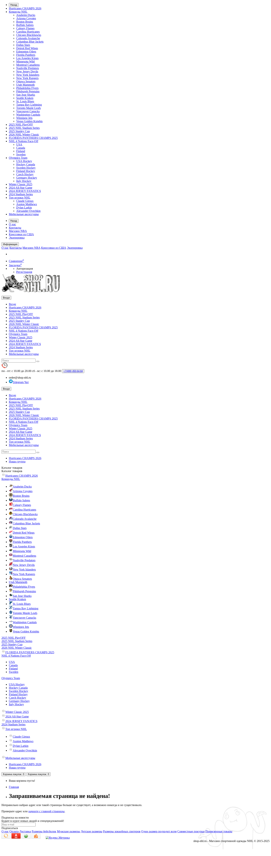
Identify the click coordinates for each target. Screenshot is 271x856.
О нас (12, 224)
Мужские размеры (68, 831)
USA (19, 144)
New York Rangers (27, 78)
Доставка (25, 831)
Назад (13, 5)
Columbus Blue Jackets (30, 41)
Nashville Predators (27, 68)
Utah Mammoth (25, 84)
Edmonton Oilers (26, 51)
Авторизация (24, 268)
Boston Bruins (24, 21)
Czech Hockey (25, 174)
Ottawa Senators (25, 81)
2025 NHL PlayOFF (21, 124)
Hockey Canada (25, 164)
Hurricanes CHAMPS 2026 (25, 8)
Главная (14, 787)
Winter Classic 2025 (20, 184)
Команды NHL (18, 11)
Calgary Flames (25, 28)
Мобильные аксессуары (24, 214)
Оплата (14, 831)
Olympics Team (18, 157)
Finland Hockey (25, 171)
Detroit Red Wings (27, 48)
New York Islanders (27, 74)
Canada (20, 147)
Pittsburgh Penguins (27, 91)
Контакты (15, 227)
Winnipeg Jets (24, 117)
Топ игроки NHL (19, 197)
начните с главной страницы (46, 811)
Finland (20, 151)
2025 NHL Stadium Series (24, 127)
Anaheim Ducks (25, 15)
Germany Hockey (26, 177)
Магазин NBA (18, 231)
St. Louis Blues (25, 101)
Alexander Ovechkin (28, 210)
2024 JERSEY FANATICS (25, 191)
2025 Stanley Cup (19, 131)
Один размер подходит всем (159, 831)
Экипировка (17, 237)
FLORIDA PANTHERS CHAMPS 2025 (33, 137)
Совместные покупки (191, 831)
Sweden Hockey (26, 167)
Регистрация (24, 271)
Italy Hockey (23, 181)
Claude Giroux (25, 200)
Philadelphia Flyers (27, 88)
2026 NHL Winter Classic (24, 134)
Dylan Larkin (24, 207)
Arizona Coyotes (26, 18)
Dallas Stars (23, 44)
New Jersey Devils (27, 71)
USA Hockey (24, 161)
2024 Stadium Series (21, 194)
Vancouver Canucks (28, 111)
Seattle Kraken (24, 98)
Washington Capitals (28, 114)
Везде (12, 304)
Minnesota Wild (25, 61)
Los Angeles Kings (27, 58)
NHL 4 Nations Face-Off (23, 141)
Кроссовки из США (21, 234)
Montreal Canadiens (28, 64)
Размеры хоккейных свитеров (121, 831)
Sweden (21, 154)
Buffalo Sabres (25, 25)
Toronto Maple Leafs (28, 108)
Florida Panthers (25, 54)
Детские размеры (91, 831)
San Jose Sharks (25, 94)
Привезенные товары (218, 831)
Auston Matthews (26, 204)
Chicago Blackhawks (28, 35)
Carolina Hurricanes (28, 31)
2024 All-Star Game (20, 187)
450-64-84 (73, 371)
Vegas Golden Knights (29, 121)
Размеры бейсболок (44, 831)
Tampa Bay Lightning (29, 104)
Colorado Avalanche (28, 38)
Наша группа (17, 461)
